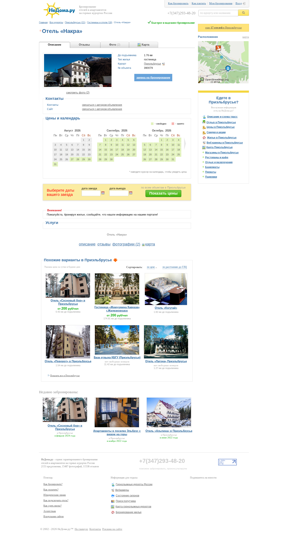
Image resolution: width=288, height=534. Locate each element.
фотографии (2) (126, 244)
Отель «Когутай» (166, 307)
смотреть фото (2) (77, 92)
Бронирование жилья (128, 512)
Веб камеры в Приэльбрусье (225, 142)
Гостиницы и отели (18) (99, 22)
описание (87, 244)
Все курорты (56, 22)
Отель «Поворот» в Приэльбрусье (68, 361)
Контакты (95, 529)
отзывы (103, 244)
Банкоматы (212, 167)
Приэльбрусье (152, 63)
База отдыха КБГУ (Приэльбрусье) (117, 357)
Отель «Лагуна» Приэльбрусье (166, 361)
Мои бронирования (220, 3)
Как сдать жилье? (52, 505)
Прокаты (210, 172)
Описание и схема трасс (222, 116)
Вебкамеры (122, 490)
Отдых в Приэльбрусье (221, 122)
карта (150, 244)
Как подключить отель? (55, 500)
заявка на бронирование (153, 77)
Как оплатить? (50, 489)
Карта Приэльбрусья (219, 147)
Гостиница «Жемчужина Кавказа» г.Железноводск (117, 309)
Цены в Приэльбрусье (221, 127)
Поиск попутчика (126, 501)
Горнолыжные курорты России (134, 484)
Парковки (211, 176)
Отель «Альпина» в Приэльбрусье (168, 430)
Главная (43, 22)
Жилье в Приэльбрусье (222, 137)
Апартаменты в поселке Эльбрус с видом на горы (117, 432)
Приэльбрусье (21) (75, 22)
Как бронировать (178, 3)
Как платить (199, 3)
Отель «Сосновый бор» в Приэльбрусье (68, 302)
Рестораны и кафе (216, 157)
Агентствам (49, 511)
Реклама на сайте (112, 529)
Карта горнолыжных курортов (133, 506)
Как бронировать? (52, 484)
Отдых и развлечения (219, 162)
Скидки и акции (216, 132)
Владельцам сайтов (53, 516)
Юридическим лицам (54, 494)
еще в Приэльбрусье (223, 27)
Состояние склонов (127, 495)
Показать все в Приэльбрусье (65, 375)
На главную (81, 529)
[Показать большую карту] (223, 82)
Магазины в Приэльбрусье (222, 152)
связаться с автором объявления (102, 104)
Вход (239, 3)
